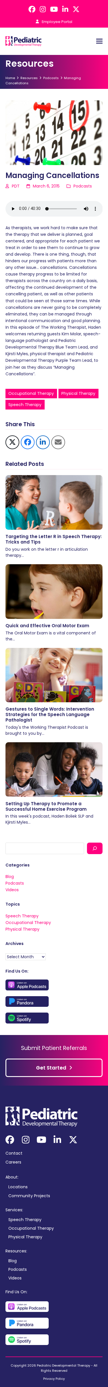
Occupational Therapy (31, 393)
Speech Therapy (24, 405)
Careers (13, 1162)
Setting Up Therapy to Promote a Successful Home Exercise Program (46, 806)
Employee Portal (57, 21)
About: (11, 1177)
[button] (99, 41)
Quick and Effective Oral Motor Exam (47, 626)
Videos (12, 890)
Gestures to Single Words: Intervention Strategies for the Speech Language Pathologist (49, 714)
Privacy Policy (54, 1378)
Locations (18, 1187)
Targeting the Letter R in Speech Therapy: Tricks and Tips (53, 539)
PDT (16, 186)
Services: (14, 1210)
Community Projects (29, 1196)
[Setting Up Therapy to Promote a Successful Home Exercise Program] (54, 769)
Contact (13, 1153)
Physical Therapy (78, 393)
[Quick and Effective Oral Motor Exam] (54, 591)
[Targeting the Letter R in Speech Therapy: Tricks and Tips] (54, 502)
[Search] (95, 848)
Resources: (16, 1251)
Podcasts (82, 186)
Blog (9, 876)
